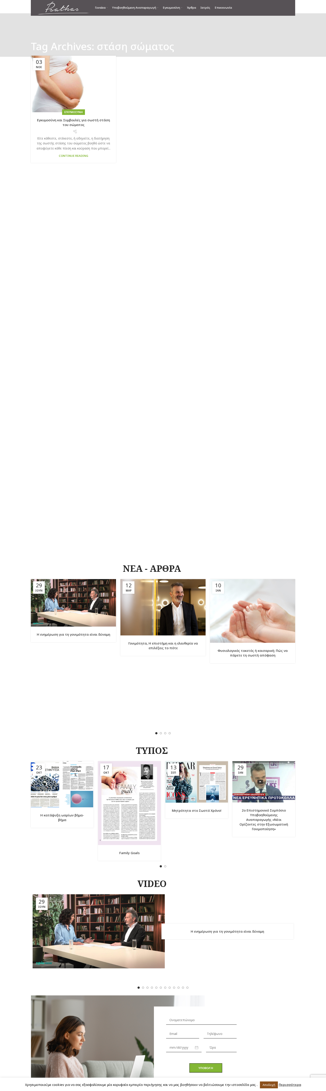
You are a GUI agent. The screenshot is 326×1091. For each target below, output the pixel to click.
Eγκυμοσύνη (73, 112)
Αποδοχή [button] (269, 1085)
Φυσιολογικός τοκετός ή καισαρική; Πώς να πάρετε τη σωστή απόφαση (253, 652)
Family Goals (129, 853)
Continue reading (73, 156)
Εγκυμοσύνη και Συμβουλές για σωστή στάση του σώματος (73, 122)
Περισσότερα (290, 1084)
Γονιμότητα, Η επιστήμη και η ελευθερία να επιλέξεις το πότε (163, 645)
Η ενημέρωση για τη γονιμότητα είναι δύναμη (73, 634)
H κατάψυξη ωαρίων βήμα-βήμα (62, 817)
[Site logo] (63, 7)
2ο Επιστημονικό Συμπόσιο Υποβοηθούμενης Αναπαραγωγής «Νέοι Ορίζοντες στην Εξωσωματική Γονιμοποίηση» (264, 819)
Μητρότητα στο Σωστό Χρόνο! (196, 810)
